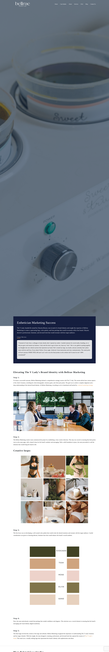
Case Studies (63, 4)
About (70, 4)
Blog (87, 4)
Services (76, 4)
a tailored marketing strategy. (85, 385)
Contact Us (93, 4)
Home (56, 4)
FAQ (82, 4)
